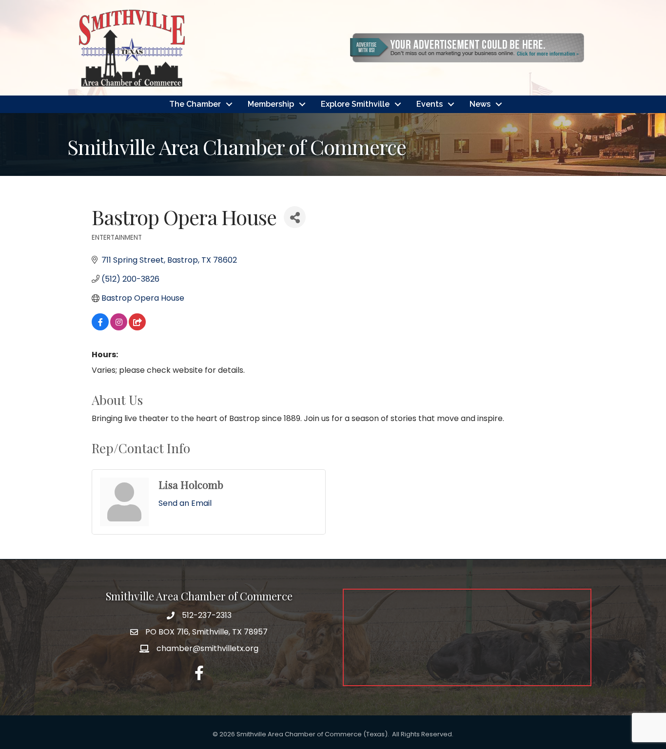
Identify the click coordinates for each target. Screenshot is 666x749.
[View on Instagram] (118, 327)
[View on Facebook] (100, 327)
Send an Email (185, 503)
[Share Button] (295, 217)
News (480, 104)
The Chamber (195, 104)
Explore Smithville (355, 104)
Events (429, 104)
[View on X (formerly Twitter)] (137, 327)
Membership (271, 104)
